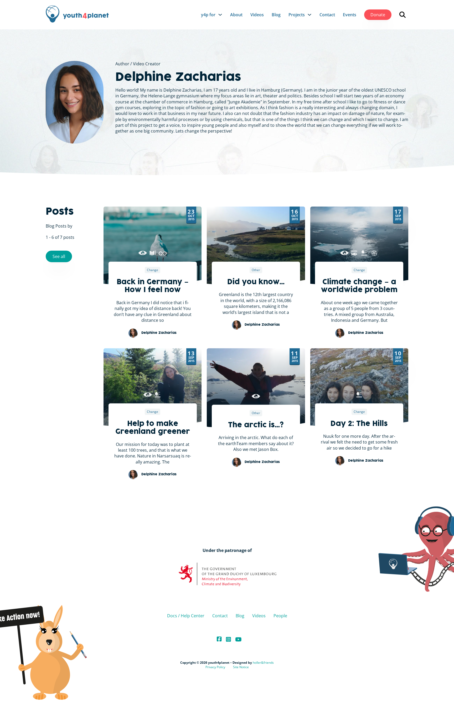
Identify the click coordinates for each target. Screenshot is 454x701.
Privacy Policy (215, 667)
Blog (276, 15)
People (280, 616)
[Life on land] (364, 253)
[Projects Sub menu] (309, 15)
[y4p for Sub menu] (220, 15)
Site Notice (241, 667)
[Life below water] (354, 253)
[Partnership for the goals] (374, 253)
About (236, 15)
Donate (377, 15)
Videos (257, 15)
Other (256, 270)
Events (349, 15)
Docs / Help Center (185, 616)
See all (59, 256)
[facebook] (219, 639)
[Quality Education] (153, 253)
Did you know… (256, 282)
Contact (327, 15)
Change (152, 270)
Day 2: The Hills (359, 424)
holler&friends (263, 662)
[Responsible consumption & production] (163, 253)
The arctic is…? (255, 425)
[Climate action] (143, 253)
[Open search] (402, 14)
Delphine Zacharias (178, 77)
